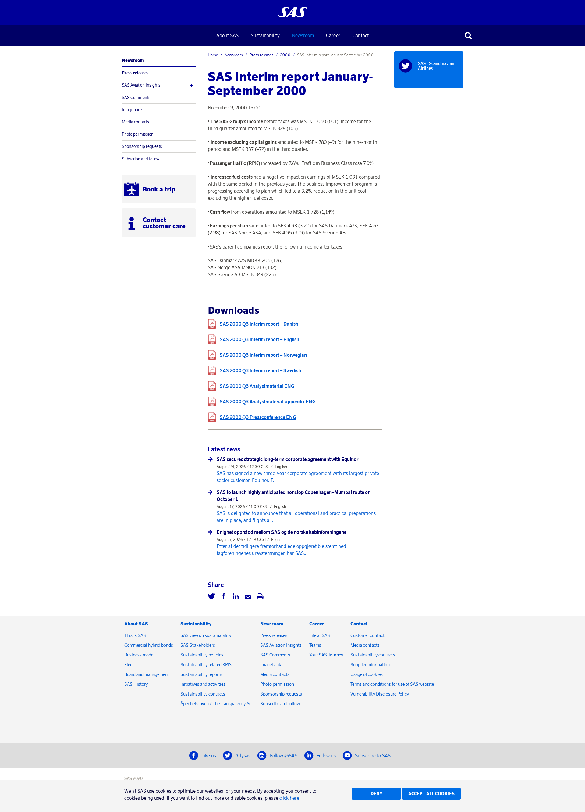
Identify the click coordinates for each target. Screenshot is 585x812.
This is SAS (135, 635)
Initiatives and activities (202, 684)
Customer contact (367, 635)
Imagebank (132, 110)
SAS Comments (136, 97)
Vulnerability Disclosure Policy (380, 694)
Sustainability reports (201, 674)
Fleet (129, 664)
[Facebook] (223, 597)
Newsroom (303, 35)
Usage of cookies (366, 674)
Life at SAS (319, 635)
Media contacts (135, 122)
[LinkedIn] (235, 597)
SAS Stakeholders (197, 645)
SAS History (136, 684)
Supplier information (370, 664)
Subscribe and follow (140, 159)
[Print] (260, 597)
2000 (285, 54)
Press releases (135, 73)
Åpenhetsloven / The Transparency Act (216, 703)
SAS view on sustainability (205, 635)
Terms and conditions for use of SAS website (392, 684)
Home (213, 54)
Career (333, 35)
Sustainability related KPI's (206, 664)
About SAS (227, 35)
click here (289, 798)
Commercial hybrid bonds (148, 645)
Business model (139, 655)
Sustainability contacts (202, 694)
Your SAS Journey (326, 655)
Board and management (146, 674)
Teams (315, 645)
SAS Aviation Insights (141, 85)
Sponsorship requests (142, 146)
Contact (361, 35)
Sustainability (265, 35)
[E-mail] (248, 597)
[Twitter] (211, 597)
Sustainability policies (201, 655)
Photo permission (138, 134)
